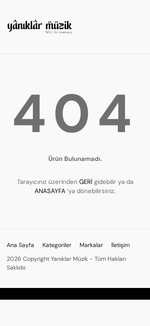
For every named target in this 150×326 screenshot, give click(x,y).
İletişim (120, 245)
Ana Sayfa (20, 245)
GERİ (85, 182)
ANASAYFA (50, 191)
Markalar (91, 245)
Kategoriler (56, 245)
